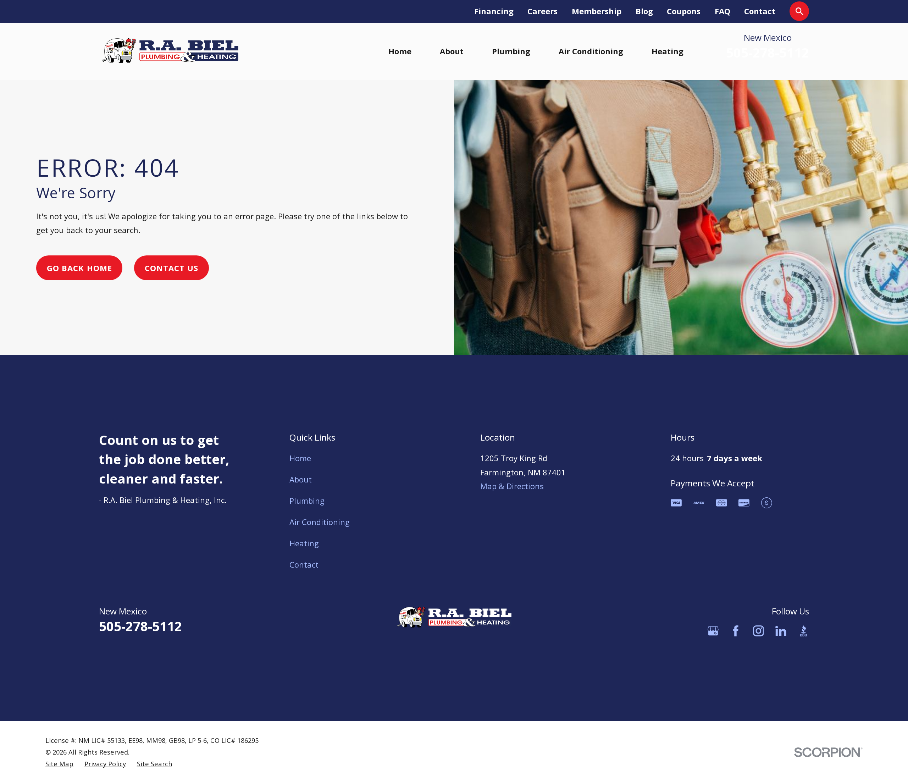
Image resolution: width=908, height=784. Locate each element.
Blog (644, 11)
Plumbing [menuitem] (511, 51)
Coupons (684, 11)
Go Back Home (79, 268)
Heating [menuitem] (667, 51)
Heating (304, 543)
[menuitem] (59, 764)
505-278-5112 (767, 52)
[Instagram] (758, 630)
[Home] (170, 51)
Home (300, 458)
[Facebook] (735, 630)
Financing (494, 11)
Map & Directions (512, 486)
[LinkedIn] (780, 630)
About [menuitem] (452, 51)
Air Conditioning (319, 522)
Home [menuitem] (399, 51)
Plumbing (307, 500)
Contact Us (172, 268)
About (300, 479)
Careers (542, 11)
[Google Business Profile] (713, 630)
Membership (596, 11)
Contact (759, 11)
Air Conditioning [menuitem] (591, 51)
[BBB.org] (803, 630)
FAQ (722, 11)
